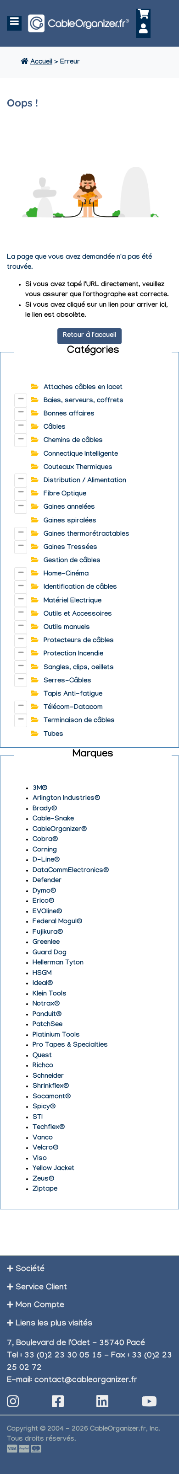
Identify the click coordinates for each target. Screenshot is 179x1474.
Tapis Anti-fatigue (73, 695)
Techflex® (49, 1128)
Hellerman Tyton (58, 963)
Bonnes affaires (69, 414)
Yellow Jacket (53, 1169)
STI (38, 1118)
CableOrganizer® (60, 830)
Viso (40, 1159)
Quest (42, 1056)
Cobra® (45, 840)
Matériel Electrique (72, 601)
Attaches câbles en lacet (83, 388)
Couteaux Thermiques (78, 468)
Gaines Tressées (70, 548)
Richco (43, 1066)
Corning (45, 850)
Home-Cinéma (66, 574)
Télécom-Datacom (73, 708)
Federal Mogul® (57, 922)
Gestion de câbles (72, 561)
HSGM (42, 974)
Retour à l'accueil (89, 336)
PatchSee (47, 1025)
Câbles (55, 428)
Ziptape (45, 1190)
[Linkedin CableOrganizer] (102, 1404)
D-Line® (46, 861)
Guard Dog (50, 953)
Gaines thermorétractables (86, 535)
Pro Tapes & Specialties (70, 1046)
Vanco (43, 1138)
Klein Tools (50, 994)
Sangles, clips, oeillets (79, 668)
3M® (40, 789)
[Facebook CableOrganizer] (58, 1404)
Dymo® (44, 892)
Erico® (43, 902)
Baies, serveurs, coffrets (83, 401)
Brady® (45, 809)
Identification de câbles (80, 588)
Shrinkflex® (51, 1087)
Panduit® (47, 1015)
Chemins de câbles (73, 441)
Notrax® (46, 1004)
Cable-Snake (53, 819)
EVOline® (47, 912)
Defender (47, 881)
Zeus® (43, 1180)
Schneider (48, 1077)
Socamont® (52, 1097)
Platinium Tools (56, 1036)
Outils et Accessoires (78, 615)
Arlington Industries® (66, 799)
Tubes (53, 735)
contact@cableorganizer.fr (85, 1381)
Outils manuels (67, 628)
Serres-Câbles (67, 681)
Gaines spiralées (70, 521)
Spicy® (44, 1107)
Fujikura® (48, 933)
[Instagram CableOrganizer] (13, 1404)
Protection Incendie (73, 654)
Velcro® (45, 1148)
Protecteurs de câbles (79, 641)
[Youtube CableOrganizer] (149, 1404)
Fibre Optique (65, 494)
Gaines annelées (69, 508)
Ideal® (43, 984)
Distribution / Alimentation (85, 481)
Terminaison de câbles (79, 721)
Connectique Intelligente (81, 455)
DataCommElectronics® (71, 871)
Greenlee (46, 943)
